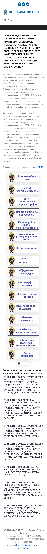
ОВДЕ (40, 167)
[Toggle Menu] (44, 28)
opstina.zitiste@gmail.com (24, 545)
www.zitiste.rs (23, 548)
